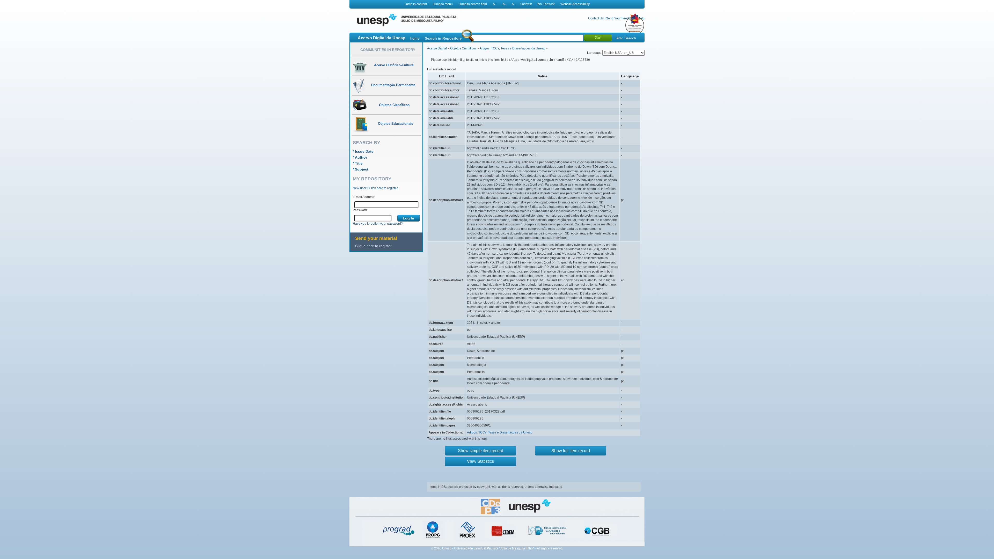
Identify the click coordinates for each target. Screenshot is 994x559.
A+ (495, 4)
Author (361, 157)
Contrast (526, 4)
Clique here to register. (373, 246)
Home (415, 38)
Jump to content (416, 4)
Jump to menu (443, 4)
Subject (361, 169)
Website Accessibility (575, 4)
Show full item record (570, 450)
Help (641, 18)
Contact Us (596, 18)
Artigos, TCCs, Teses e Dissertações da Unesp (512, 48)
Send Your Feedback (620, 18)
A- (504, 4)
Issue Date (364, 151)
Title (359, 163)
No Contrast (546, 4)
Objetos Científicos (463, 48)
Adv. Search (626, 38)
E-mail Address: (364, 197)
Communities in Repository (387, 50)
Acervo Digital (437, 48)
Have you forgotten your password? (378, 223)
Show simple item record (480, 450)
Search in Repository (443, 38)
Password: (360, 210)
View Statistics (480, 461)
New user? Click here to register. (375, 188)
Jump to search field (473, 4)
